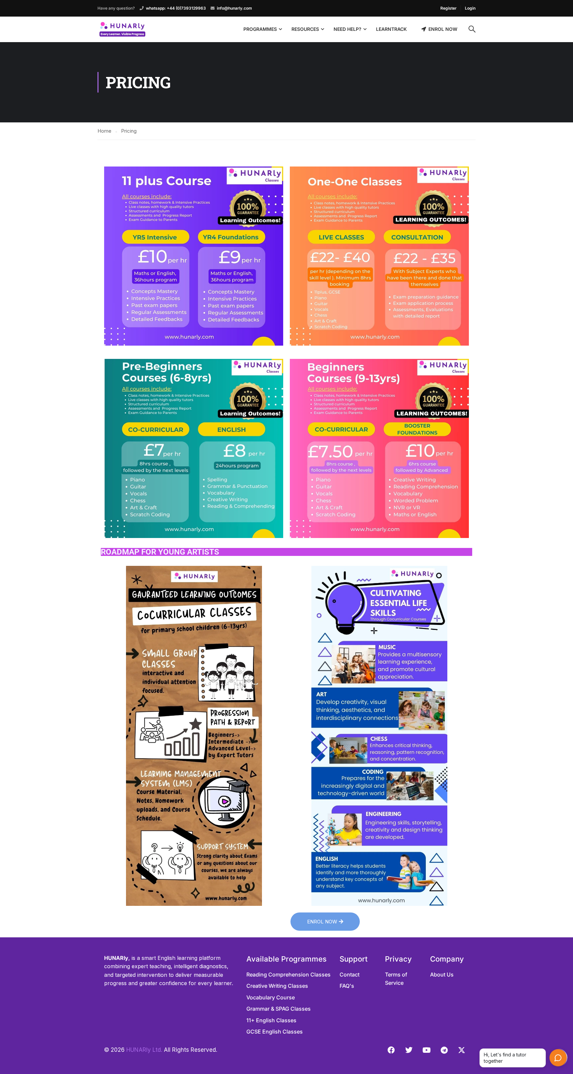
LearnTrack (391, 29)
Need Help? (347, 29)
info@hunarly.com (234, 8)
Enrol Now (442, 29)
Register (448, 8)
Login (470, 8)
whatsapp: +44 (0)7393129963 (176, 8)
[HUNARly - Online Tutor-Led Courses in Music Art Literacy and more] (122, 29)
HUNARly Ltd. (144, 1049)
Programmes (260, 29)
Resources (305, 29)
